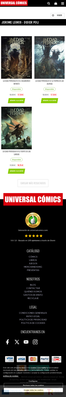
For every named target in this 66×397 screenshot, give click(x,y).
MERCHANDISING (33, 266)
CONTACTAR (33, 288)
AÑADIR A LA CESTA (16, 101)
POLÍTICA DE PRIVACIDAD (33, 319)
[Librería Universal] (14, 3)
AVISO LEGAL (33, 316)
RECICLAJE (33, 298)
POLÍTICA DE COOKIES (33, 323)
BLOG (33, 284)
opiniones (34, 240)
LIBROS (33, 260)
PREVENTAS (33, 270)
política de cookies (10, 376)
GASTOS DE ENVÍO (33, 295)
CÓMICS (33, 256)
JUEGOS (33, 263)
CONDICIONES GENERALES (33, 313)
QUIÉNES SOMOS (33, 291)
